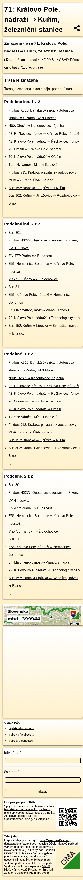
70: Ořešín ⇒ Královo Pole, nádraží (35, 149)
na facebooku (34, 806)
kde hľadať (12, 753)
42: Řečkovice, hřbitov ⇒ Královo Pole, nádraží (44, 133)
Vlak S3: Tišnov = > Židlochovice (33, 279)
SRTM (46, 866)
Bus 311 (15, 287)
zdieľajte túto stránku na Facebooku (29, 808)
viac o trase (34, 67)
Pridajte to (34, 869)
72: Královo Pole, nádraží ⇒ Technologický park (44, 318)
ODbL (52, 843)
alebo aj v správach (21, 740)
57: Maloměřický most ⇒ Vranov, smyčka (39, 310)
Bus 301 (15, 232)
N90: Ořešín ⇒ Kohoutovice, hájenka (36, 126)
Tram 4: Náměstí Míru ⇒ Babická (33, 164)
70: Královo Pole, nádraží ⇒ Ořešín (35, 157)
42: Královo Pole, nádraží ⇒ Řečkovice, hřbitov (44, 141)
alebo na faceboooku (21, 734)
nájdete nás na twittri (21, 728)
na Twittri (44, 809)
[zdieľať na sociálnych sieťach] (77, 28)
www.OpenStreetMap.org (55, 840)
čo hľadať (11, 772)
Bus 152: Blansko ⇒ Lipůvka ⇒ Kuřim (37, 188)
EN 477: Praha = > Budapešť (30, 256)
